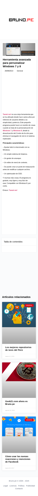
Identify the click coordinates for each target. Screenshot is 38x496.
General (20, 71)
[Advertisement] (19, 93)
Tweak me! (7, 114)
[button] (2, 20)
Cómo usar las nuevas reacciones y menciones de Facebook (17, 459)
